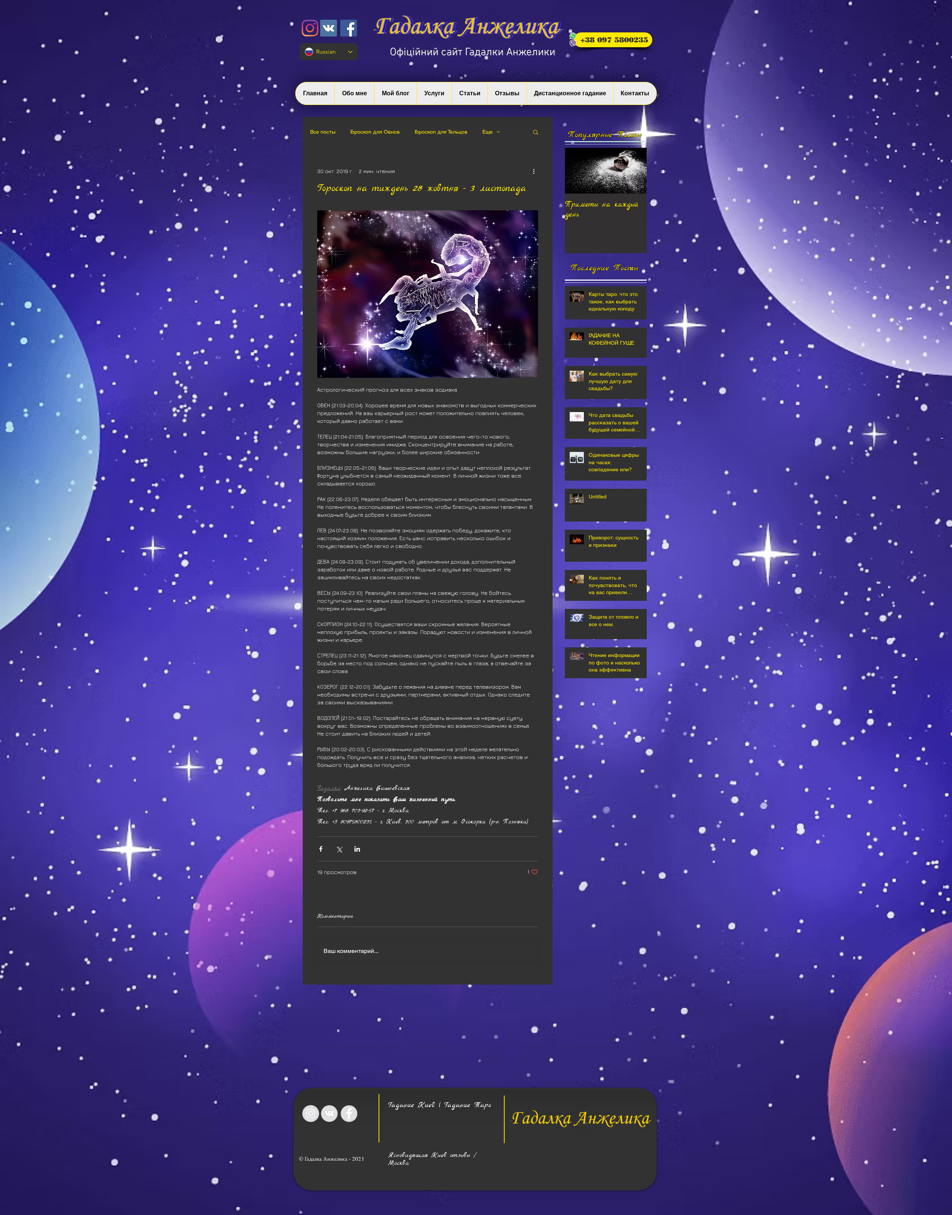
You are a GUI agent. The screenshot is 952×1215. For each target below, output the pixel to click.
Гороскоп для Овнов (375, 132)
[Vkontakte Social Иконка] (328, 28)
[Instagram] (310, 28)
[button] (535, 132)
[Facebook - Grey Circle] (349, 1113)
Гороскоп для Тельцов (441, 132)
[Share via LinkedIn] (357, 848)
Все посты (322, 132)
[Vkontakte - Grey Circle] (329, 1113)
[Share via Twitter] (338, 848)
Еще (487, 132)
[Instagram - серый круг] (310, 1113)
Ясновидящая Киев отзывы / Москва (432, 1159)
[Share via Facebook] (320, 848)
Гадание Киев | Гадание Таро (439, 1105)
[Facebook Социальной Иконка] (348, 28)
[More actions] (533, 170)
